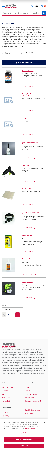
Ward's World (29, 413)
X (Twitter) (5, 416)
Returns (4, 394)
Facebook (5, 412)
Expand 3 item (28, 274)
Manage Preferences (24, 433)
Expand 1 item (28, 86)
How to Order (6, 397)
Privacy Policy (29, 397)
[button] (32, 6)
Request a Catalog (7, 387)
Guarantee (5, 391)
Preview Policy (6, 401)
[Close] (44, 422)
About (27, 387)
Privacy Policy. (30, 428)
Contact (27, 391)
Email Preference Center (32, 410)
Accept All (24, 446)
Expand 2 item (28, 181)
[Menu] (3, 6)
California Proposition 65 (33, 401)
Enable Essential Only (24, 439)
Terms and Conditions (32, 394)
